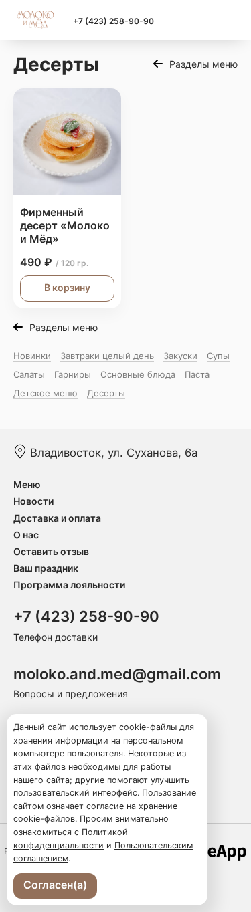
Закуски (180, 355)
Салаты (29, 374)
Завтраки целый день (107, 355)
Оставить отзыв (51, 551)
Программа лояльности (69, 584)
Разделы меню (203, 64)
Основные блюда (137, 374)
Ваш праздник (45, 568)
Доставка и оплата (57, 518)
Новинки (32, 355)
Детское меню (45, 393)
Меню (27, 484)
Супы (218, 355)
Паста (197, 374)
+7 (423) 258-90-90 (113, 21)
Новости (33, 501)
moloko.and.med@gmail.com (117, 674)
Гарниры (72, 374)
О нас (26, 534)
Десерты (106, 393)
